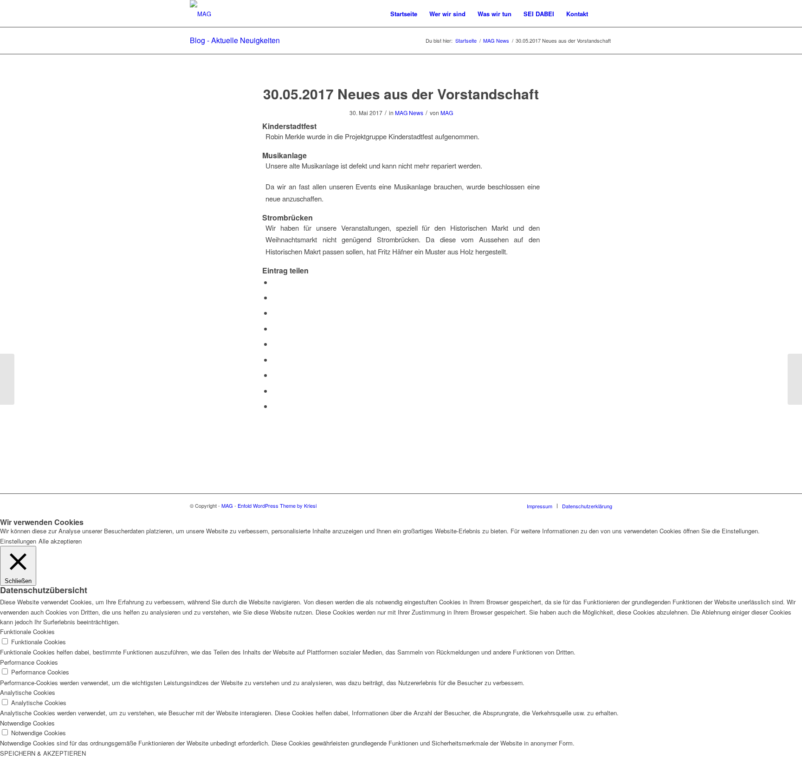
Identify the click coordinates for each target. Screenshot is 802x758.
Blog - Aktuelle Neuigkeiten (235, 40)
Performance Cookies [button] (29, 662)
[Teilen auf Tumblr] (275, 359)
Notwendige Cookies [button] (27, 723)
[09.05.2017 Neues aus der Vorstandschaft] (7, 379)
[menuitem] (403, 14)
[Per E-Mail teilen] (275, 406)
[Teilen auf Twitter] (275, 297)
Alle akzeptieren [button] (60, 541)
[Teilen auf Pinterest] (275, 328)
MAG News (409, 113)
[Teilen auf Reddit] (275, 390)
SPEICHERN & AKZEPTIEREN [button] (43, 753)
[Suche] (603, 14)
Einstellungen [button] (18, 541)
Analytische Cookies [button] (27, 692)
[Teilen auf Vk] (275, 375)
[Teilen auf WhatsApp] (275, 312)
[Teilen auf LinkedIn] (275, 344)
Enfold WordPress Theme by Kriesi (277, 505)
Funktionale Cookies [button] (27, 631)
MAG (446, 113)
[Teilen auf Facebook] (275, 282)
